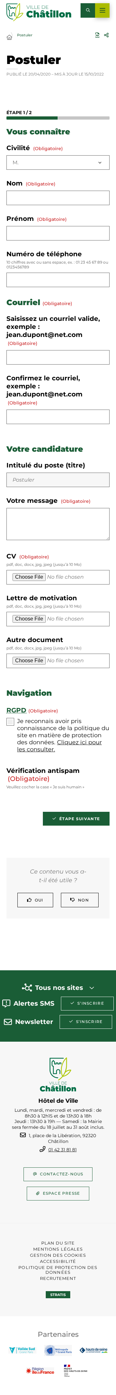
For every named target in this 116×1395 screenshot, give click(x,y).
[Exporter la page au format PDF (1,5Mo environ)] (97, 35)
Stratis (58, 1294)
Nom (30, 183)
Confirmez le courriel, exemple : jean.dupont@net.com (44, 390)
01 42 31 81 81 (62, 1150)
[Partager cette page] (106, 35)
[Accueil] (9, 37)
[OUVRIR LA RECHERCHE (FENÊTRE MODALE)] (88, 10)
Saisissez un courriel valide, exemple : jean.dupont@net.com (53, 330)
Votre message (48, 500)
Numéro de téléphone (57, 259)
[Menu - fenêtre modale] (102, 10)
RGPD (16, 710)
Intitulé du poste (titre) (45, 465)
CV (44, 559)
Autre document (44, 643)
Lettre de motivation (44, 601)
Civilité (34, 148)
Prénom (36, 218)
